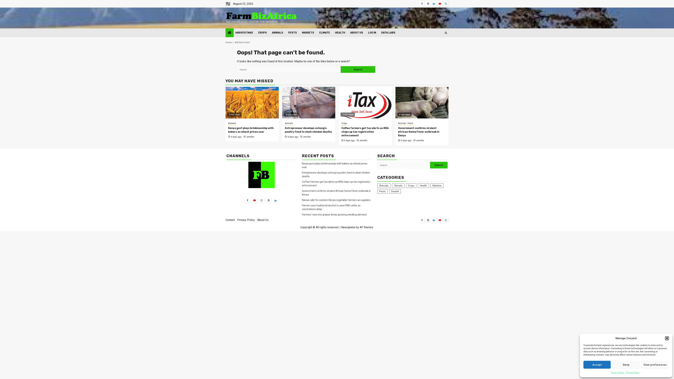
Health (340, 32)
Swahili (395, 191)
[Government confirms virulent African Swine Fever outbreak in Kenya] (422, 102)
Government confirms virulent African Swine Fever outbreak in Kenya (418, 132)
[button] (667, 338)
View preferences (655, 364)
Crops (262, 32)
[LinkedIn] (275, 200)
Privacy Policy (617, 372)
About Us (356, 32)
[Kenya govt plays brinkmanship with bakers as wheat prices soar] (252, 102)
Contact (230, 220)
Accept (597, 364)
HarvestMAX (244, 32)
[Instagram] (261, 200)
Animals (277, 32)
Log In (372, 32)
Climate (324, 32)
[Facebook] (247, 200)
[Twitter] (268, 200)
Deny (626, 364)
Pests (292, 32)
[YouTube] (254, 200)
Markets (308, 32)
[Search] (446, 32)
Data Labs (388, 32)
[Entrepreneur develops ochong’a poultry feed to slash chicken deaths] (308, 102)
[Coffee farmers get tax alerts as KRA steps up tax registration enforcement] (365, 102)
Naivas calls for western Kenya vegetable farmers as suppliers (336, 200)
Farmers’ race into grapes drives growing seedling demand (334, 214)
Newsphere (348, 227)
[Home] (230, 33)
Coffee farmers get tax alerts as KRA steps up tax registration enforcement (365, 132)
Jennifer (250, 137)
